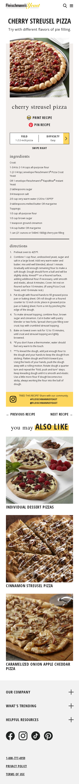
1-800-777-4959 (15, 758)
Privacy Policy (16, 766)
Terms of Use (15, 774)
